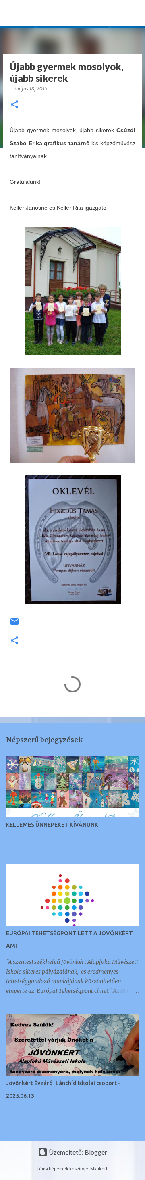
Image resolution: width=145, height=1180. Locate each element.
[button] (14, 105)
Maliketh (99, 1168)
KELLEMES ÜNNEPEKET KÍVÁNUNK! (53, 824)
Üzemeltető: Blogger (77, 1152)
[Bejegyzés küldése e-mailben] (14, 624)
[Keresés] (134, 13)
